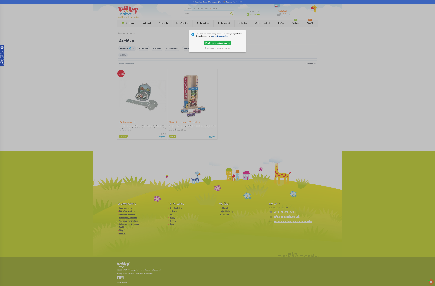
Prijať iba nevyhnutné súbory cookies (217, 48)
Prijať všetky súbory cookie (217, 42)
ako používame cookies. (220, 36)
